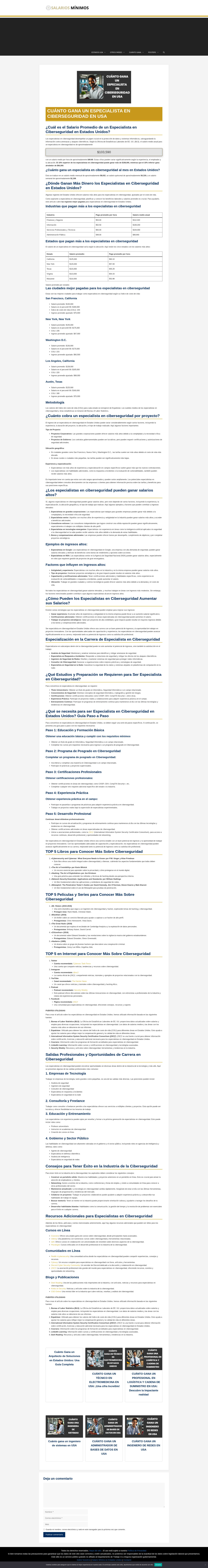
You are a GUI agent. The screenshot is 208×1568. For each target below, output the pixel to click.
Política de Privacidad (137, 1551)
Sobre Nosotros (83, 1560)
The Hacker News (79, 981)
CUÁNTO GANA (135, 52)
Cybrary (54, 1262)
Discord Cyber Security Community (65, 1265)
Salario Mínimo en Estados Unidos (107, 1560)
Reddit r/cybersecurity (60, 1256)
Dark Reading (56, 1283)
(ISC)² (91, 832)
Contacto (127, 1560)
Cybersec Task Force (82, 964)
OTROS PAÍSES (116, 52)
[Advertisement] (104, 33)
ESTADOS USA (97, 52)
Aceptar (158, 1565)
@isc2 (75, 972)
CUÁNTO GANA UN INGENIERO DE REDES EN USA (143, 1445)
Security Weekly (81, 990)
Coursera (55, 1236)
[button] (164, 52)
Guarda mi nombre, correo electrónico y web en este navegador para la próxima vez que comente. (85, 1529)
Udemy (54, 1239)
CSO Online (56, 1292)
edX (52, 1242)
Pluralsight (55, 1245)
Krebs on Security (58, 1289)
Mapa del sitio (95, 1551)
